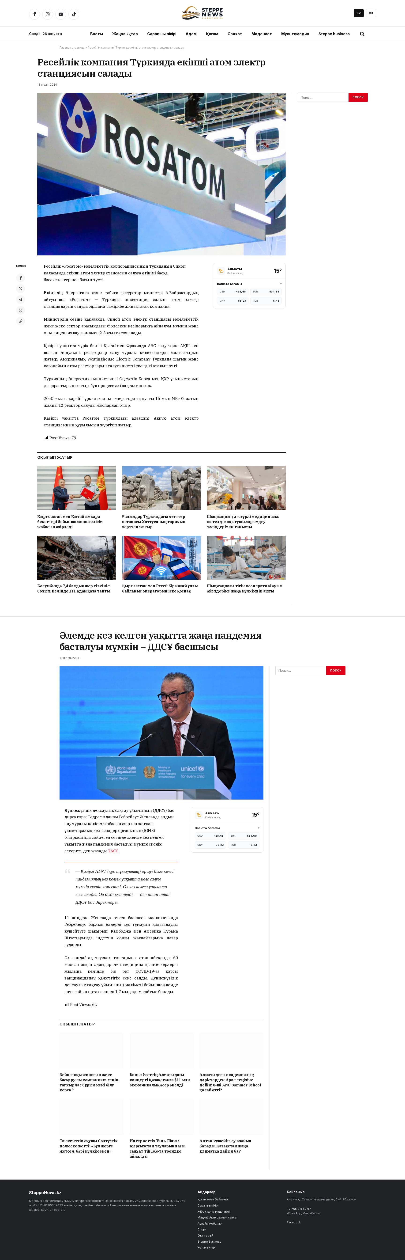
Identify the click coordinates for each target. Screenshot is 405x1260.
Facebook (294, 1222)
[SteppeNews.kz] (202, 13)
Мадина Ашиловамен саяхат (217, 1217)
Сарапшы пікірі (161, 33)
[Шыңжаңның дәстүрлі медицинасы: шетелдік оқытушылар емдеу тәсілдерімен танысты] (246, 488)
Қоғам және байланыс (213, 1199)
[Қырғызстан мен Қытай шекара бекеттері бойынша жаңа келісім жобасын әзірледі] (76, 488)
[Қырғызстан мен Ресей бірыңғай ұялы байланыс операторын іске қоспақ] (161, 558)
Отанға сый (205, 1235)
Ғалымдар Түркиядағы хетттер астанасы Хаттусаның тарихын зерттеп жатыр (153, 521)
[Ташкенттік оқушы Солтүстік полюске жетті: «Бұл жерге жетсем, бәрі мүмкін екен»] (92, 1117)
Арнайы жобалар (210, 1223)
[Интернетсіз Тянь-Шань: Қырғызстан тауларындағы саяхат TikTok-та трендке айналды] (162, 1117)
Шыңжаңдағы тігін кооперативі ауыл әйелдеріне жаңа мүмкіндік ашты (244, 588)
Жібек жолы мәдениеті (214, 1211)
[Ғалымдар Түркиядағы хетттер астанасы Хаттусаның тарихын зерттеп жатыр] (161, 488)
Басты (96, 33)
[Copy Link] (20, 321)
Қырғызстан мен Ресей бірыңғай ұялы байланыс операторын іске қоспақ (160, 588)
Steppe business (334, 33)
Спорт (202, 1229)
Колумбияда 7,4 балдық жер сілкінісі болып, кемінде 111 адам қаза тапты (74, 588)
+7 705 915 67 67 (299, 1209)
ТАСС (113, 851)
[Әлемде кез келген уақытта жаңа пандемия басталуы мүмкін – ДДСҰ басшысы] (161, 733)
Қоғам (212, 33)
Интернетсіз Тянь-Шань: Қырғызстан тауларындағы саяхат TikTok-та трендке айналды (157, 1148)
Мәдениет (261, 33)
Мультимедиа (295, 33)
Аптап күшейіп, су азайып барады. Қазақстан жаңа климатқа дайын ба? (225, 1146)
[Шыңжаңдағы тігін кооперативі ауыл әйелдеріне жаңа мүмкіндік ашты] (246, 558)
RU (371, 13)
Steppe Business (209, 1241)
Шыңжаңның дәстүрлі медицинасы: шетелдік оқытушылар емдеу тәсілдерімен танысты (243, 521)
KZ (359, 13)
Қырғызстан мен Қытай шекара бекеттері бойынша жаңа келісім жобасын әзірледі (70, 521)
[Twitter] (20, 288)
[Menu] (372, 34)
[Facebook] (20, 277)
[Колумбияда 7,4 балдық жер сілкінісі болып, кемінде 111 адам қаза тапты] (76, 558)
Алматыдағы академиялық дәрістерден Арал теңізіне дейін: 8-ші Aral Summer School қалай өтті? (230, 1082)
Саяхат (235, 33)
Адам (191, 33)
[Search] (362, 34)
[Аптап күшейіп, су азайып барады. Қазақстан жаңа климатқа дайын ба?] (231, 1117)
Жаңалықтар (125, 33)
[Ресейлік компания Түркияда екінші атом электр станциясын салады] (161, 174)
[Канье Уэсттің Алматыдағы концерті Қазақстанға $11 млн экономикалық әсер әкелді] (162, 1051)
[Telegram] (20, 299)
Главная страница (72, 47)
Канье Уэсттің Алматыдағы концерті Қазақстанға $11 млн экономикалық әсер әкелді (160, 1079)
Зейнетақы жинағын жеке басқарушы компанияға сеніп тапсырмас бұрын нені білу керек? (89, 1082)
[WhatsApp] (20, 310)
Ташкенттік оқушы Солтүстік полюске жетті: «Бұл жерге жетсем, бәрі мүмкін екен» (89, 1146)
